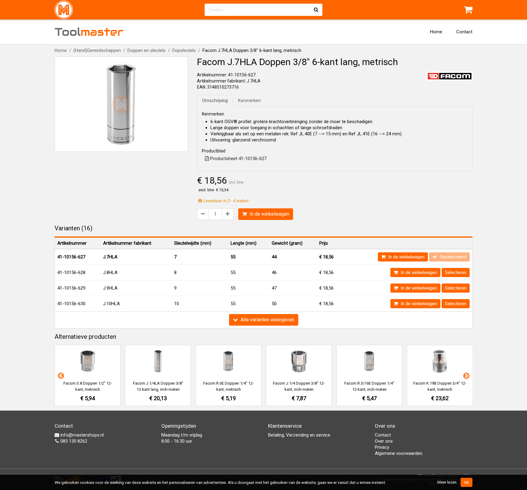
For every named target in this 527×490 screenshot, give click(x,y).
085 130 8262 (73, 441)
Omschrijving (215, 100)
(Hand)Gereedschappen (97, 50)
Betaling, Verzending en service (299, 435)
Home (436, 32)
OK (466, 482)
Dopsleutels (184, 50)
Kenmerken (249, 100)
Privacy (382, 447)
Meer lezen (447, 482)
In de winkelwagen (268, 214)
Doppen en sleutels (146, 50)
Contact (464, 32)
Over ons (384, 441)
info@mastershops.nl (81, 435)
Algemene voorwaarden (398, 453)
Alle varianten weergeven (266, 320)
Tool (89, 32)
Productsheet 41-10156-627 (238, 158)
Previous (60, 375)
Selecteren (455, 272)
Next (466, 375)
